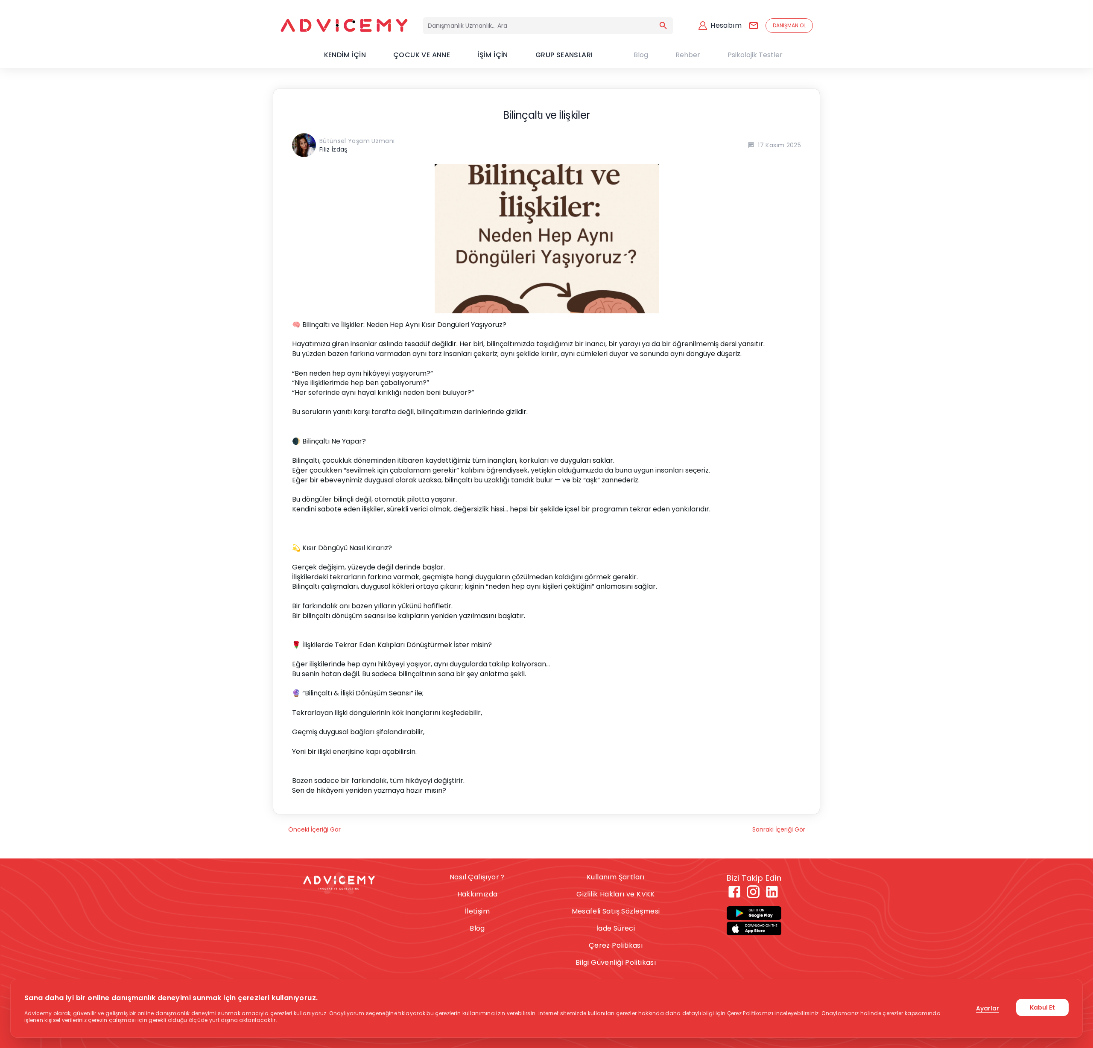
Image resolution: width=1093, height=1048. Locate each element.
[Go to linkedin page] (772, 891)
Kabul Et (1042, 1007)
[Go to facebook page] (734, 891)
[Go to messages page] (753, 25)
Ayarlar (987, 1008)
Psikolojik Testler (755, 55)
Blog (641, 55)
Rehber (687, 55)
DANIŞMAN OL (789, 25)
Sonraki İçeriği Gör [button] (778, 829)
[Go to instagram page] (753, 891)
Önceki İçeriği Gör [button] (314, 829)
